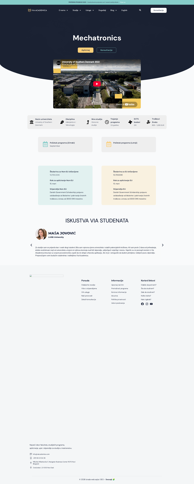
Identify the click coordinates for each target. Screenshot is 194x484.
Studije (75, 10)
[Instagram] (147, 304)
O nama (62, 10)
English (124, 10)
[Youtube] (151, 304)
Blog (112, 10)
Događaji (102, 10)
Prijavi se (122, 2)
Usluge (88, 10)
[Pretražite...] (140, 10)
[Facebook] (142, 304)
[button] (31, 245)
